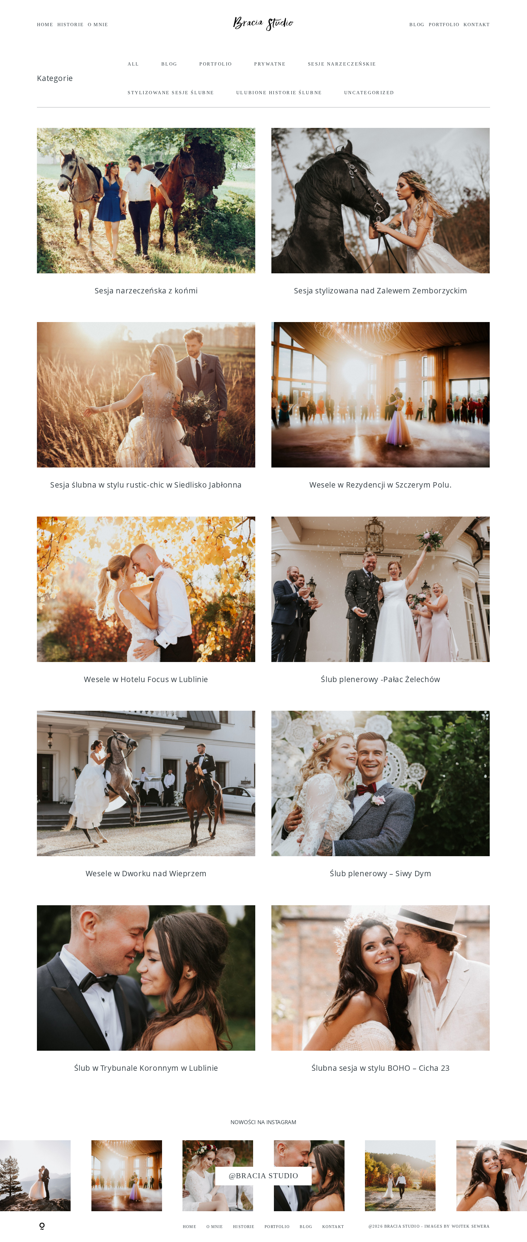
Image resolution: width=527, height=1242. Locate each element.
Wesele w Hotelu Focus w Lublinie (146, 605)
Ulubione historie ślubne (279, 92)
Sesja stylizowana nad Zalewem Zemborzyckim (380, 217)
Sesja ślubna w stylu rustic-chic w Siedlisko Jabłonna (146, 411)
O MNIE (98, 24)
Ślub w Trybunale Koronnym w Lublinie (146, 994)
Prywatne (270, 64)
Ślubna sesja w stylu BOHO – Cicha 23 (380, 994)
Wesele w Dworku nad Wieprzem (146, 799)
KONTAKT (477, 24)
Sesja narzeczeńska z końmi (146, 217)
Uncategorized (369, 92)
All (133, 64)
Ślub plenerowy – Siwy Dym (380, 799)
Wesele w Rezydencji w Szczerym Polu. (380, 411)
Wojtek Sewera (471, 1226)
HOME (45, 24)
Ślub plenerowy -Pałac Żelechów (380, 605)
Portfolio (215, 64)
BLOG (417, 24)
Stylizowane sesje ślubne (171, 92)
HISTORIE (70, 24)
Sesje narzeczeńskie (342, 64)
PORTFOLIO (444, 24)
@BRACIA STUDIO (263, 1176)
